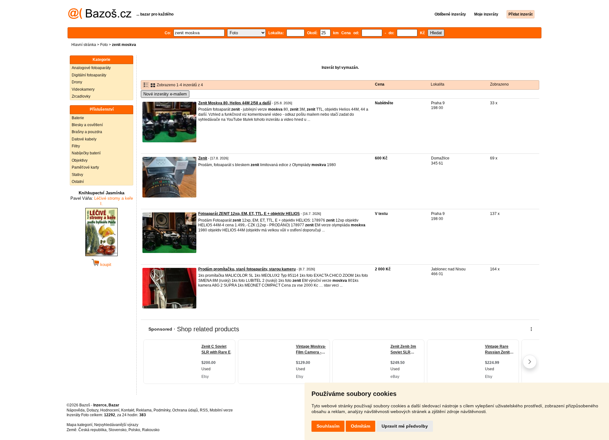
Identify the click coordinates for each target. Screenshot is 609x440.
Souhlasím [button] (328, 426)
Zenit (202, 158)
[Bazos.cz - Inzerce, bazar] (99, 18)
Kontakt (127, 410)
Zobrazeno (499, 84)
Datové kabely (84, 139)
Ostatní (78, 181)
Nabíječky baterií (86, 153)
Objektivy (80, 160)
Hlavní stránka (83, 44)
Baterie (78, 118)
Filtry (76, 146)
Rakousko (151, 430)
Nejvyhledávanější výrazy (116, 425)
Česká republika (92, 430)
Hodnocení (109, 410)
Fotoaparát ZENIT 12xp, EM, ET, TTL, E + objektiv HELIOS (249, 213)
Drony (77, 82)
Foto (104, 44)
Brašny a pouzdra (87, 132)
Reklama (144, 410)
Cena (379, 84)
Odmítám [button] (360, 426)
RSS (204, 410)
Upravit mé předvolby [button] (405, 426)
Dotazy (92, 410)
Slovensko (117, 430)
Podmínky (162, 410)
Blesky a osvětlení (87, 125)
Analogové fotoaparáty (91, 68)
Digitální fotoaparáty (89, 75)
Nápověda (76, 410)
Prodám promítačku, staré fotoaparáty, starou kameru (247, 269)
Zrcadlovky (81, 96)
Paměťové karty (85, 167)
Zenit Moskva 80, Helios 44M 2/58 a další (234, 103)
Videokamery (83, 89)
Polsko (134, 430)
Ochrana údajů (185, 410)
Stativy (77, 174)
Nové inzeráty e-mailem (165, 94)
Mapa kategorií (79, 425)
